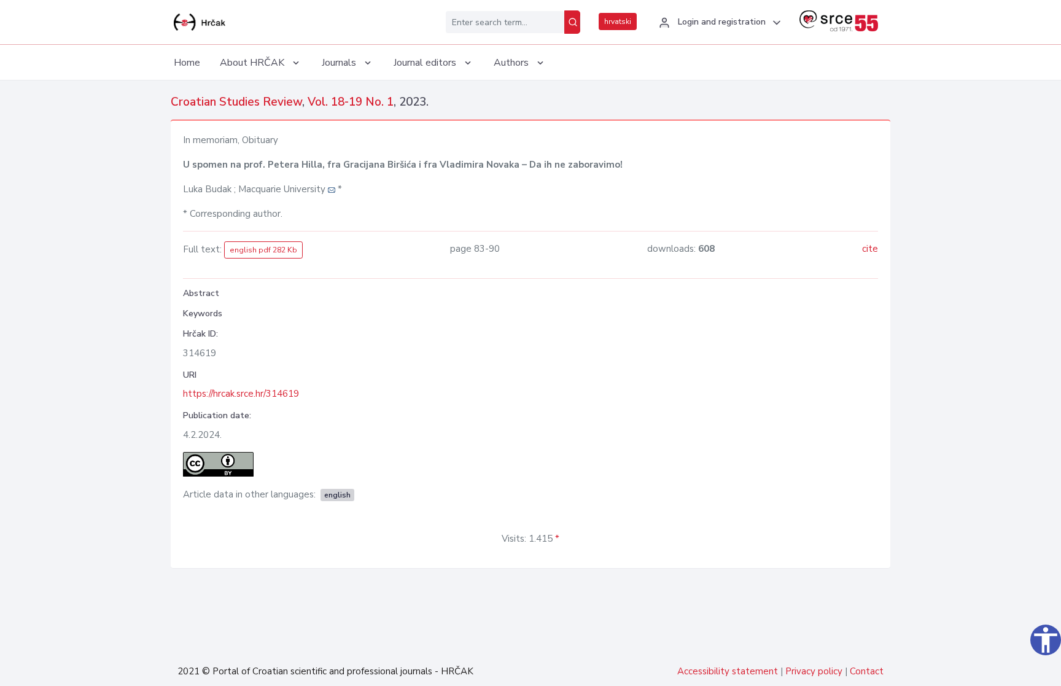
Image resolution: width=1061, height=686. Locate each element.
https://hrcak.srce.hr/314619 (241, 394)
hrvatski (617, 21)
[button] (718, 22)
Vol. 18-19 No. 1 (351, 102)
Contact (867, 671)
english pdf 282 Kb (263, 250)
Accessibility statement (727, 671)
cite (870, 249)
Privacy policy (813, 671)
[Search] (572, 22)
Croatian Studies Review (236, 102)
